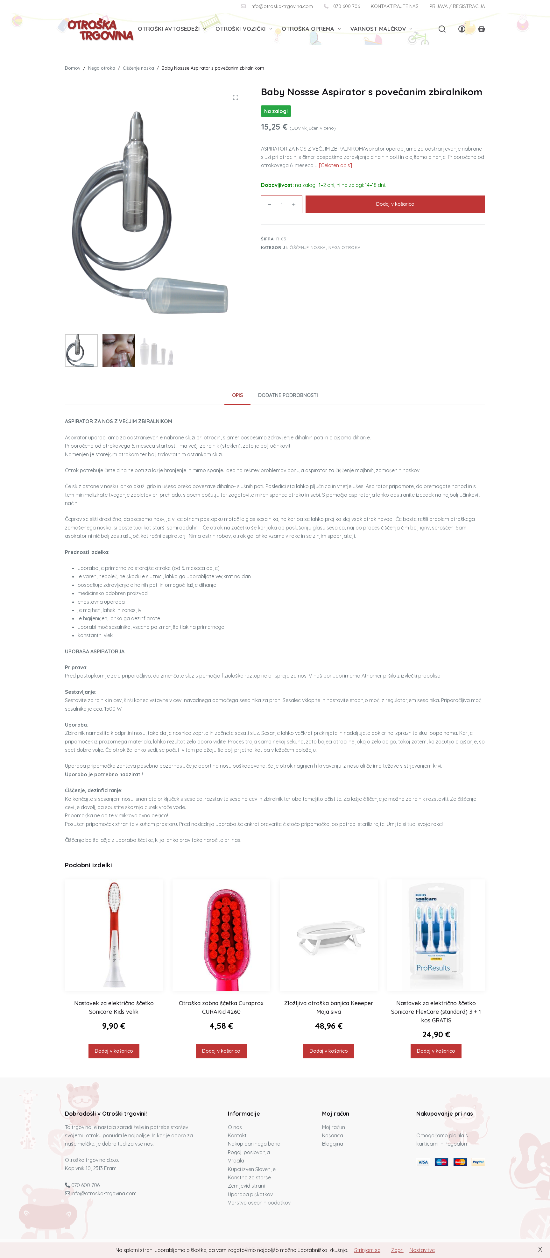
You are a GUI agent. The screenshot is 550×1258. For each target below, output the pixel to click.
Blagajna (332, 1144)
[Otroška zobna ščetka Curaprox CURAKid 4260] (222, 935)
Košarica (332, 1135)
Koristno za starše (249, 1177)
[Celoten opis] (335, 165)
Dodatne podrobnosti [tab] (288, 395)
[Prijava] (461, 28)
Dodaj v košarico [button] (114, 1051)
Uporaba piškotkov (250, 1194)
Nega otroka (344, 247)
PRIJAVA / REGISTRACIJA (457, 6)
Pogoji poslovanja (249, 1152)
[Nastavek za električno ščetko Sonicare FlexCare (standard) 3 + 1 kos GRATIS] (436, 935)
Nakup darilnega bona (254, 1144)
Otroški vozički (240, 28)
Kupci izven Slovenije (252, 1169)
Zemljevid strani (246, 1186)
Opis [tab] (237, 395)
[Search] (442, 28)
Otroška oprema (308, 28)
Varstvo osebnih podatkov (259, 1202)
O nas (235, 1127)
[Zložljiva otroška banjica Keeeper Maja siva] (329, 935)
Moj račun (333, 1127)
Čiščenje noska (308, 247)
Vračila (236, 1160)
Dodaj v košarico (395, 204)
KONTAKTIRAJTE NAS (395, 6)
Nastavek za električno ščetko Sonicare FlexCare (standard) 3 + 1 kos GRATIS (436, 1011)
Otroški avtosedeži (169, 28)
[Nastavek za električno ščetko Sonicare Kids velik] (114, 935)
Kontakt (237, 1135)
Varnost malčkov (378, 28)
